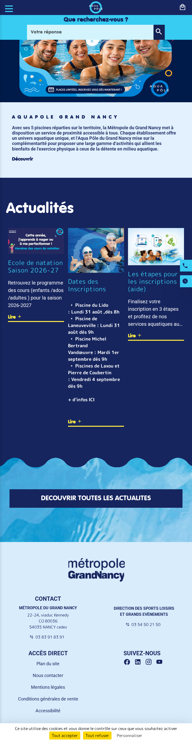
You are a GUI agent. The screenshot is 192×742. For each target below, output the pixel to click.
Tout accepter (65, 735)
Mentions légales (48, 687)
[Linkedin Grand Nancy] (139, 662)
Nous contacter (48, 675)
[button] (159, 32)
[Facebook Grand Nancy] (129, 662)
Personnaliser (129, 735)
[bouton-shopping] (182, 7)
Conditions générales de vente (48, 699)
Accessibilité (48, 710)
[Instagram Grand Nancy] (150, 662)
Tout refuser (97, 735)
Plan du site (48, 663)
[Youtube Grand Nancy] (160, 662)
